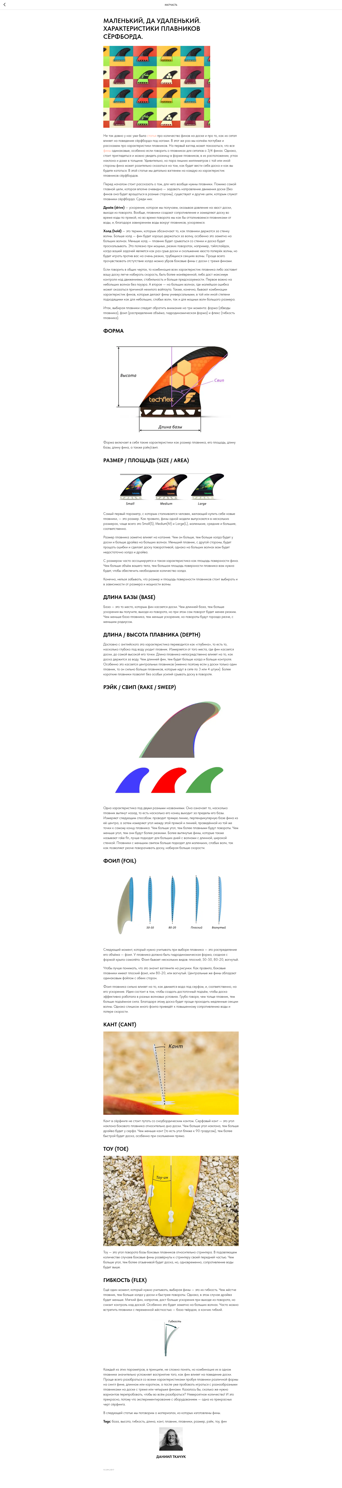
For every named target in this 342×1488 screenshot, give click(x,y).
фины (107, 150)
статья (151, 135)
